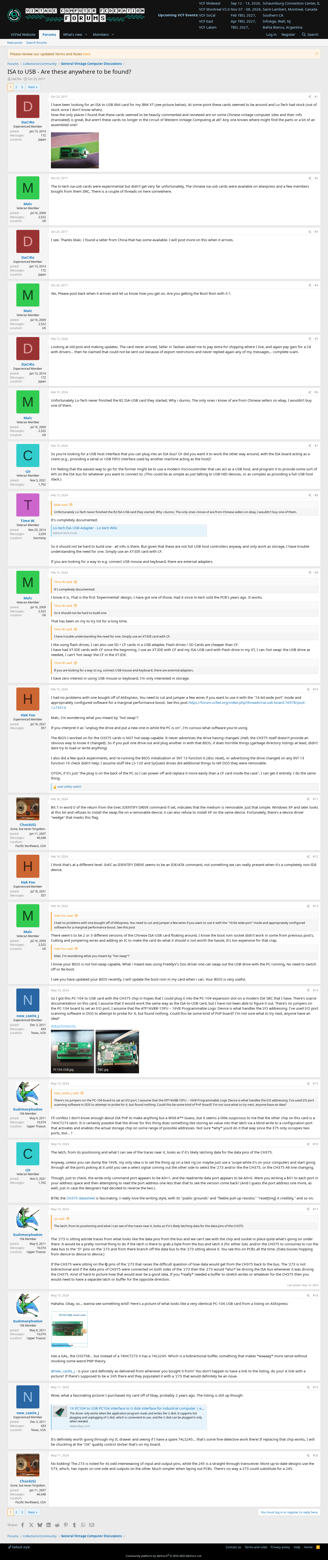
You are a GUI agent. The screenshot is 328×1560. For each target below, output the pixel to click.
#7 (316, 446)
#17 (315, 1209)
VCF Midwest (209, 3)
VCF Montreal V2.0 (214, 9)
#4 (316, 285)
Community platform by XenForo (164, 1556)
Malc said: (61, 505)
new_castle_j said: (66, 1093)
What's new (72, 34)
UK (44, 221)
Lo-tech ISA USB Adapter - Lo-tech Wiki (85, 527)
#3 (316, 232)
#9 (316, 573)
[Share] (310, 97)
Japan (42, 139)
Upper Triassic (36, 1126)
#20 (315, 1455)
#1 (316, 97)
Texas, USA (38, 1033)
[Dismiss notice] (316, 53)
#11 (315, 799)
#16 (315, 1144)
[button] (86, 34)
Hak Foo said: (63, 915)
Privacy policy (280, 1547)
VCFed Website (23, 34)
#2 (316, 178)
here (87, 53)
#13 (315, 906)
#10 (315, 689)
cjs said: (59, 1218)
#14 (315, 990)
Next (31, 87)
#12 (315, 856)
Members (101, 34)
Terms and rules (256, 1547)
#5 (316, 339)
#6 (316, 392)
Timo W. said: (63, 582)
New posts (14, 42)
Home (308, 1547)
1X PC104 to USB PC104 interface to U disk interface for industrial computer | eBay (138, 1408)
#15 (315, 1083)
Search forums (36, 42)
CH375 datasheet (81, 1198)
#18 (315, 1295)
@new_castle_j (63, 1371)
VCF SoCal (207, 15)
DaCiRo (16, 79)
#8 (316, 495)
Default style (20, 1547)
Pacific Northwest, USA (30, 846)
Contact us (233, 1547)
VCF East (206, 21)
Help (297, 1547)
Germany (39, 538)
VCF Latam (208, 27)
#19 (315, 1387)
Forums (49, 34)
